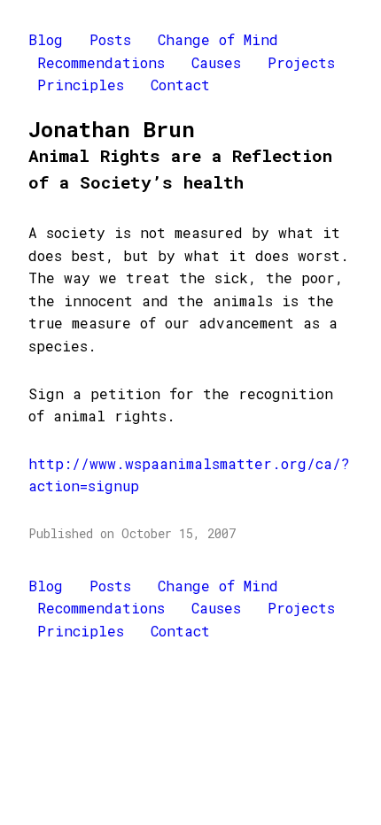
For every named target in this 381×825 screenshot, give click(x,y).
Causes (216, 62)
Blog (45, 39)
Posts (110, 39)
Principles (80, 84)
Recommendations (101, 62)
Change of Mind (218, 39)
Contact (180, 84)
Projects (301, 62)
